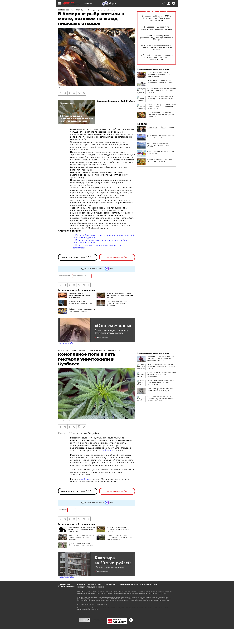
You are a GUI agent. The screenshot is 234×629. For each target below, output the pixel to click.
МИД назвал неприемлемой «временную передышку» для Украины (158, 145)
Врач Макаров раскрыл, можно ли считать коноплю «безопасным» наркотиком (81, 529)
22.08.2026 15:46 (64, 350)
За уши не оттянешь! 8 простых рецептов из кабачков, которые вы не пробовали (161, 114)
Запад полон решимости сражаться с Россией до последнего (161, 136)
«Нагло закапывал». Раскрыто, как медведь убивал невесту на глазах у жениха (161, 366)
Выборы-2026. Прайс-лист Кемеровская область (138, 584)
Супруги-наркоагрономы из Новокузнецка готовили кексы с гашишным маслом (80, 545)
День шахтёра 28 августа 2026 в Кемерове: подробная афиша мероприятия (156, 18)
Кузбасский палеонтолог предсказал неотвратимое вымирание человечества (156, 57)
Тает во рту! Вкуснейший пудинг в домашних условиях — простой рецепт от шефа (160, 74)
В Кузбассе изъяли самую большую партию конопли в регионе (118, 529)
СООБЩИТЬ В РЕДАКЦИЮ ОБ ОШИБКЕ (90, 587)
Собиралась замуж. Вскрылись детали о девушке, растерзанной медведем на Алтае (160, 398)
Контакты (81, 584)
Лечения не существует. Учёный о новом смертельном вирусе (160, 389)
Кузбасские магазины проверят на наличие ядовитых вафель (81, 310)
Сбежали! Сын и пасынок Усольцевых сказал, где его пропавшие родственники (161, 374)
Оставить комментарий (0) (117, 257)
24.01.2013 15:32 (63, 10)
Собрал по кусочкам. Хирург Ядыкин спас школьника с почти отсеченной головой (161, 90)
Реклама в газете (110, 584)
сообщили (106, 450)
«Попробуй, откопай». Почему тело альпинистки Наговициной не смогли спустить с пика (160, 358)
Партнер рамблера (98, 620)
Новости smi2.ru (66, 343)
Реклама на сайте (94, 584)
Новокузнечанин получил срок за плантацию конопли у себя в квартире (81, 537)
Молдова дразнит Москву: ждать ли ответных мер (160, 152)
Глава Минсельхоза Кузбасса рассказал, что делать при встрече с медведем (156, 38)
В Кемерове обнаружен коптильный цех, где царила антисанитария (79, 295)
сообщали (86, 479)
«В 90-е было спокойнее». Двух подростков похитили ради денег (160, 81)
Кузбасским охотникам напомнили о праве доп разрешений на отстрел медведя (156, 47)
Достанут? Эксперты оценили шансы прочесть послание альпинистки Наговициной (161, 106)
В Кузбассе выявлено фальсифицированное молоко (80, 302)
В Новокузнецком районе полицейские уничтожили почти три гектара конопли (119, 537)
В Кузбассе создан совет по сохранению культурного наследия (156, 28)
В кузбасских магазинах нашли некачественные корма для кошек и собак (120, 295)
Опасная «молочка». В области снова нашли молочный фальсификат (119, 303)
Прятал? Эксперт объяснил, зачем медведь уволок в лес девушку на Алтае (160, 98)
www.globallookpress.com (68, 421)
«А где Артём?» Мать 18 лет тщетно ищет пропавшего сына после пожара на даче (160, 382)
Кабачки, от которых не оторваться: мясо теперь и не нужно (160, 160)
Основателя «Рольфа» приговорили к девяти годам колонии (160, 128)
